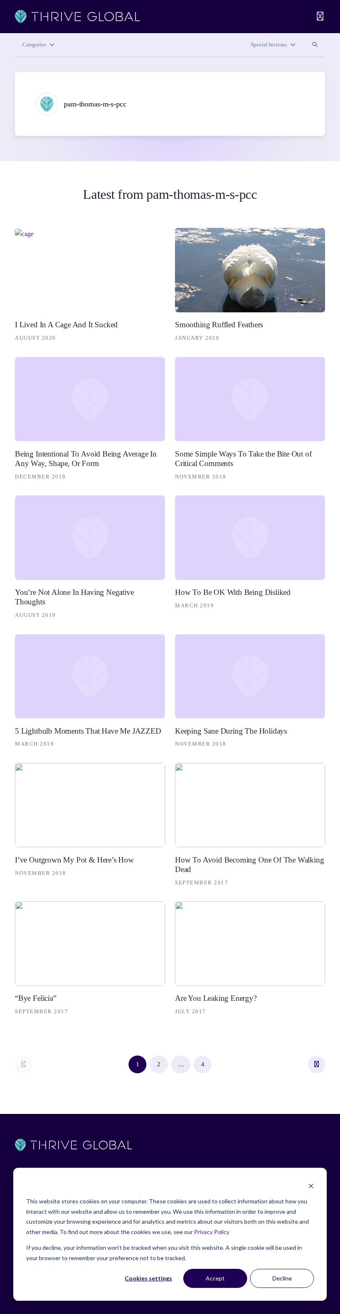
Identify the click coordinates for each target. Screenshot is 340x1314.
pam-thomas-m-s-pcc (95, 104)
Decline (282, 1278)
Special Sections (269, 45)
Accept (215, 1278)
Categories (34, 45)
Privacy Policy (211, 1231)
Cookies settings (148, 1278)
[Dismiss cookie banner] (311, 1186)
